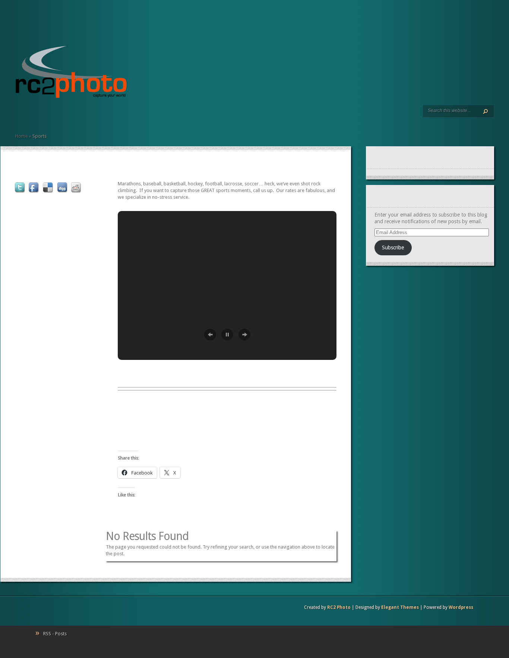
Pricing (48, 115)
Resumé (36, 115)
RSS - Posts (55, 633)
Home (18, 115)
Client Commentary (42, 115)
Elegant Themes (400, 607)
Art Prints (30, 115)
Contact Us (54, 115)
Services (24, 115)
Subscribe (393, 247)
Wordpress (461, 607)
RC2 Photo (339, 607)
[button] (210, 334)
